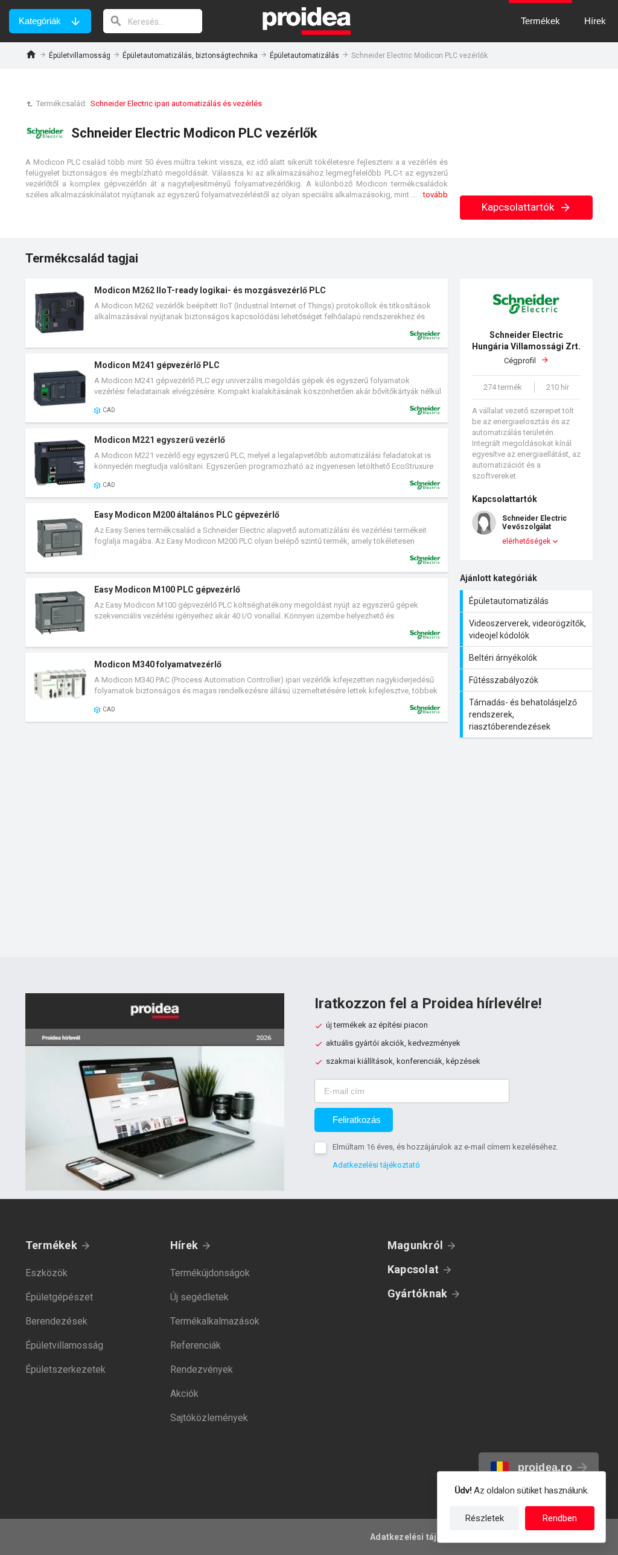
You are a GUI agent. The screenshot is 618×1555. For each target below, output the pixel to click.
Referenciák (195, 1345)
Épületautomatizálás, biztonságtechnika (190, 55)
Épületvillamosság (79, 55)
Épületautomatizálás (304, 55)
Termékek (51, 1245)
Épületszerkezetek (65, 1369)
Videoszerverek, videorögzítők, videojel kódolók (528, 629)
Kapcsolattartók (519, 207)
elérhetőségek (526, 541)
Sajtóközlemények (209, 1417)
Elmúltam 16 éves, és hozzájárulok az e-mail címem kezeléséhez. (445, 1146)
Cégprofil (526, 347)
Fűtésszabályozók (528, 680)
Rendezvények (201, 1369)
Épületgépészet (59, 1297)
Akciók (184, 1393)
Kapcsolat (413, 1269)
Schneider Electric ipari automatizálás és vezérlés (176, 103)
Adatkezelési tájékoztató (376, 1164)
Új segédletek (199, 1297)
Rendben (560, 1518)
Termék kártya (236, 313)
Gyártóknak (417, 1293)
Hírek (184, 1245)
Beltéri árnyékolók (528, 658)
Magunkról (415, 1245)
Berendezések (56, 1321)
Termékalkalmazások (215, 1321)
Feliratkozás (357, 1120)
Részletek (484, 1518)
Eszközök (46, 1273)
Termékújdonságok (210, 1273)
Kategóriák (40, 21)
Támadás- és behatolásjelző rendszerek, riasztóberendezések (528, 714)
